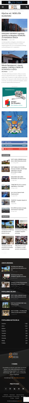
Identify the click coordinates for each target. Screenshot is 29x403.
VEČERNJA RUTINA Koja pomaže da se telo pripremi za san (8, 231)
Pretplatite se (22, 149)
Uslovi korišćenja (20, 394)
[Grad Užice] (14, 124)
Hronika (3, 30)
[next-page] (5, 253)
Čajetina (17, 227)
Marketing (23, 396)
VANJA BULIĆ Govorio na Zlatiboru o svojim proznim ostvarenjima (20, 247)
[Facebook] (5, 388)
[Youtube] (23, 388)
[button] (2, 7)
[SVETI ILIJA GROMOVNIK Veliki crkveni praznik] (6, 305)
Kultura (17, 243)
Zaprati (24, 145)
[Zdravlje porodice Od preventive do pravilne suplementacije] (8, 240)
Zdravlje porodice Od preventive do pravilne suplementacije (7, 247)
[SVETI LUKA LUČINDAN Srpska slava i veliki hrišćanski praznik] (6, 161)
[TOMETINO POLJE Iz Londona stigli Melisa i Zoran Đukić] (6, 187)
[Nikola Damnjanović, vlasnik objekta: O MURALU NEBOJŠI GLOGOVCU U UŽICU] (14, 57)
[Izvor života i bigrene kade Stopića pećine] (6, 194)
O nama (12, 398)
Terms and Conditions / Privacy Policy (10, 396)
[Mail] (18, 388)
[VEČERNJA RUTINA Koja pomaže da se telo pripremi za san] (8, 224)
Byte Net (20, 401)
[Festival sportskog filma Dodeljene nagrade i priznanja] (21, 224)
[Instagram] (10, 388)
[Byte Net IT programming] (14, 2)
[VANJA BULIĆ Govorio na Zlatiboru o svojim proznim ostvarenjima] (21, 240)
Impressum (12, 394)
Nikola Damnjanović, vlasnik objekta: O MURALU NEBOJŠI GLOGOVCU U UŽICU (12, 67)
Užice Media (4, 39)
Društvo (3, 62)
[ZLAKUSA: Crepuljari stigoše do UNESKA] (6, 202)
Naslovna (4, 11)
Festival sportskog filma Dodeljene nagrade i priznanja (21, 231)
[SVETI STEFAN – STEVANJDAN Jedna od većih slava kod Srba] (6, 313)
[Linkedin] (14, 388)
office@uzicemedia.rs (19, 378)
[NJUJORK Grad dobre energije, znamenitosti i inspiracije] (6, 210)
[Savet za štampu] (14, 98)
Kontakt (17, 398)
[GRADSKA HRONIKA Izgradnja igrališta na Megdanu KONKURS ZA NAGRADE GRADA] (14, 25)
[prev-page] (3, 253)
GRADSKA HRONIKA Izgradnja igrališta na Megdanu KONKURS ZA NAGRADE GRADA (13, 36)
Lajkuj (24, 142)
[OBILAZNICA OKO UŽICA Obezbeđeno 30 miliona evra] (6, 179)
